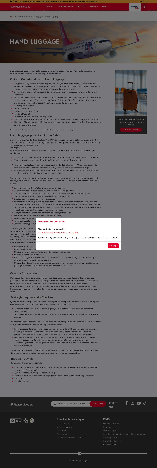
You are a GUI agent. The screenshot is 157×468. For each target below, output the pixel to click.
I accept (113, 246)
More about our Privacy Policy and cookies (58, 233)
